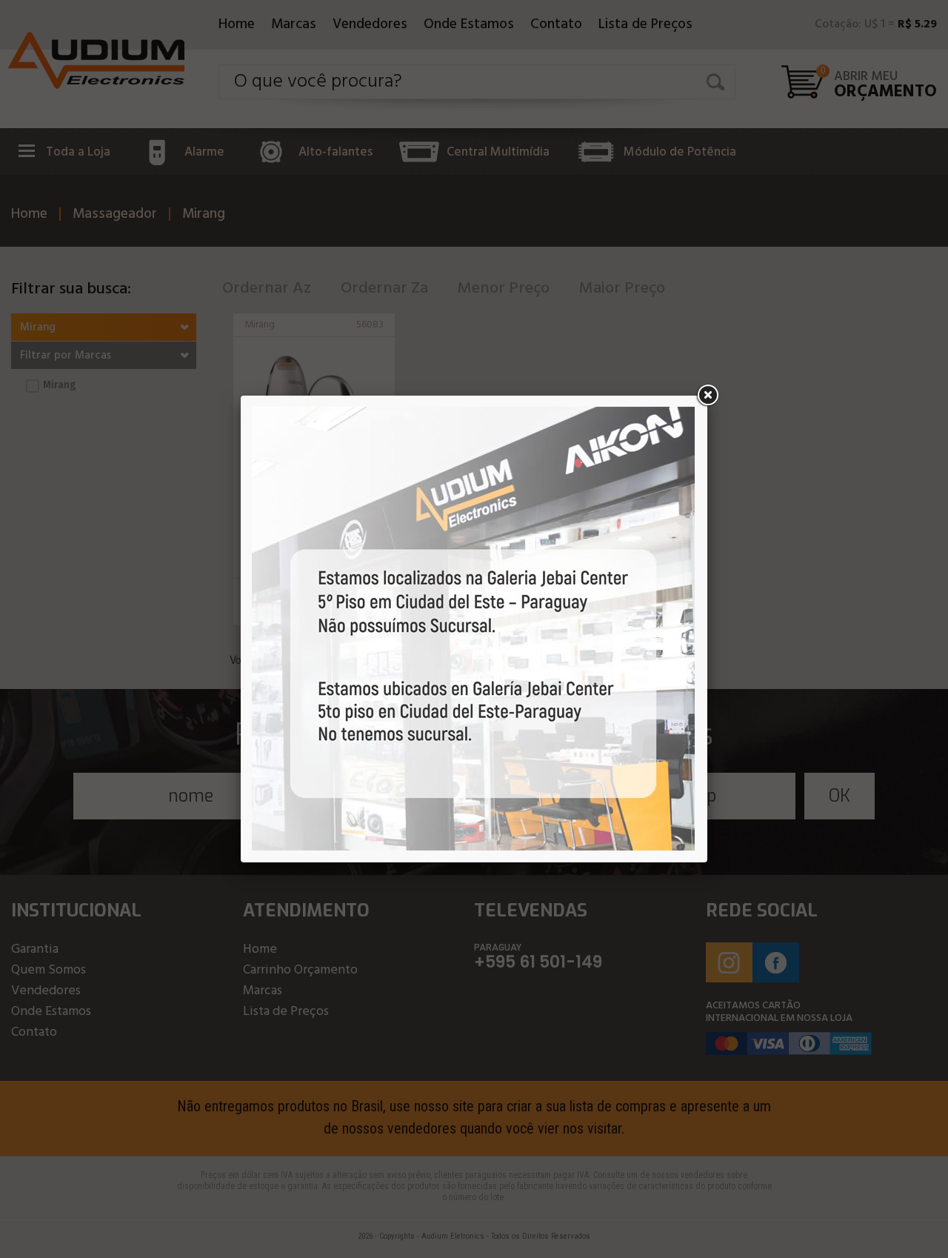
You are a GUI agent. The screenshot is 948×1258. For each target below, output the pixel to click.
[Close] (707, 395)
